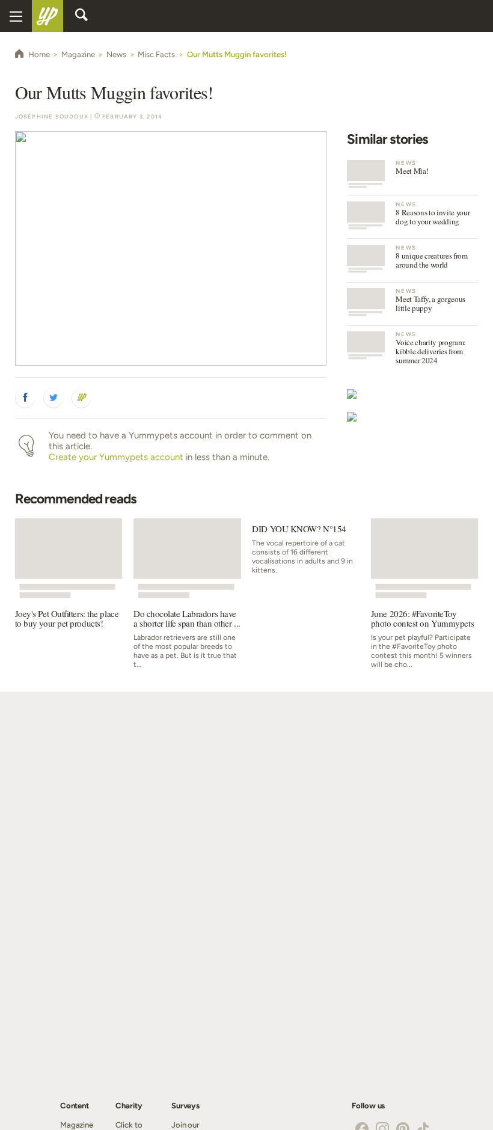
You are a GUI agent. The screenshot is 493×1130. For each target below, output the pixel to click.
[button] (25, 398)
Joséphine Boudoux (51, 116)
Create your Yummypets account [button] (116, 457)
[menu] (16, 16)
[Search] (81, 16)
